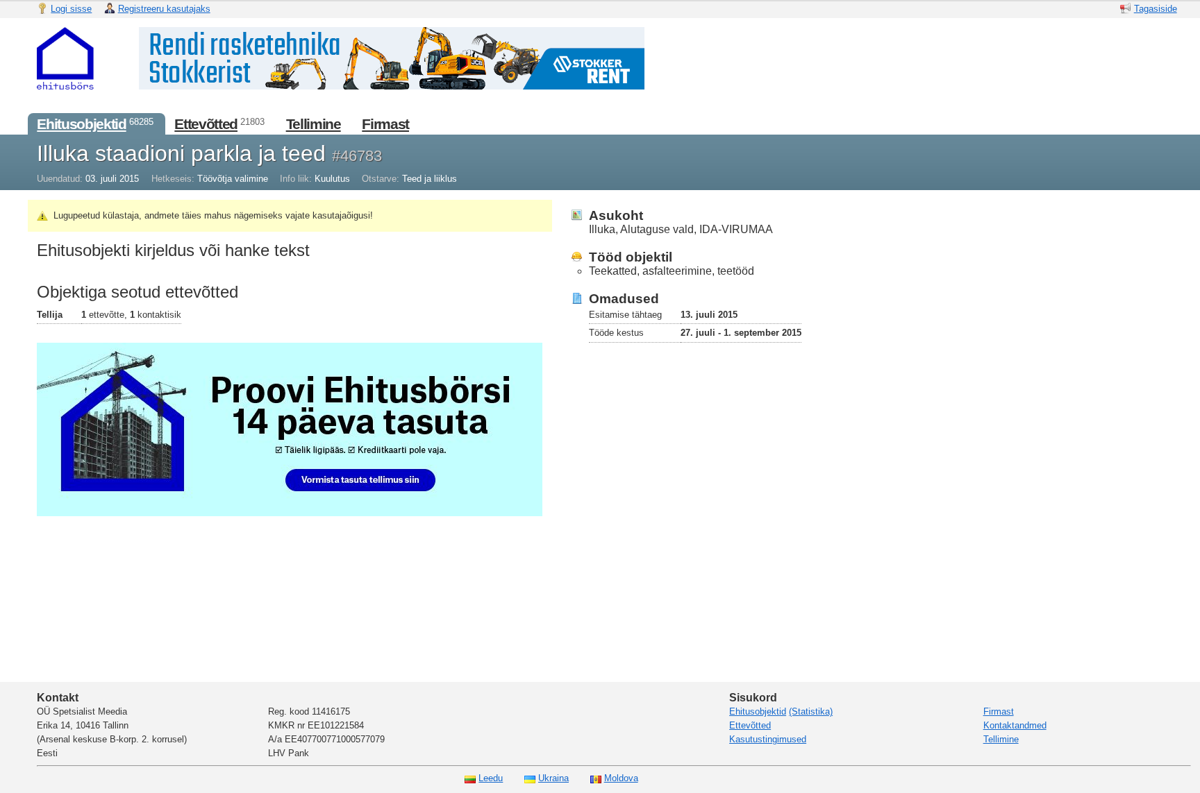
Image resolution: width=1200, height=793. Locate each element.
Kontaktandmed (1015, 725)
